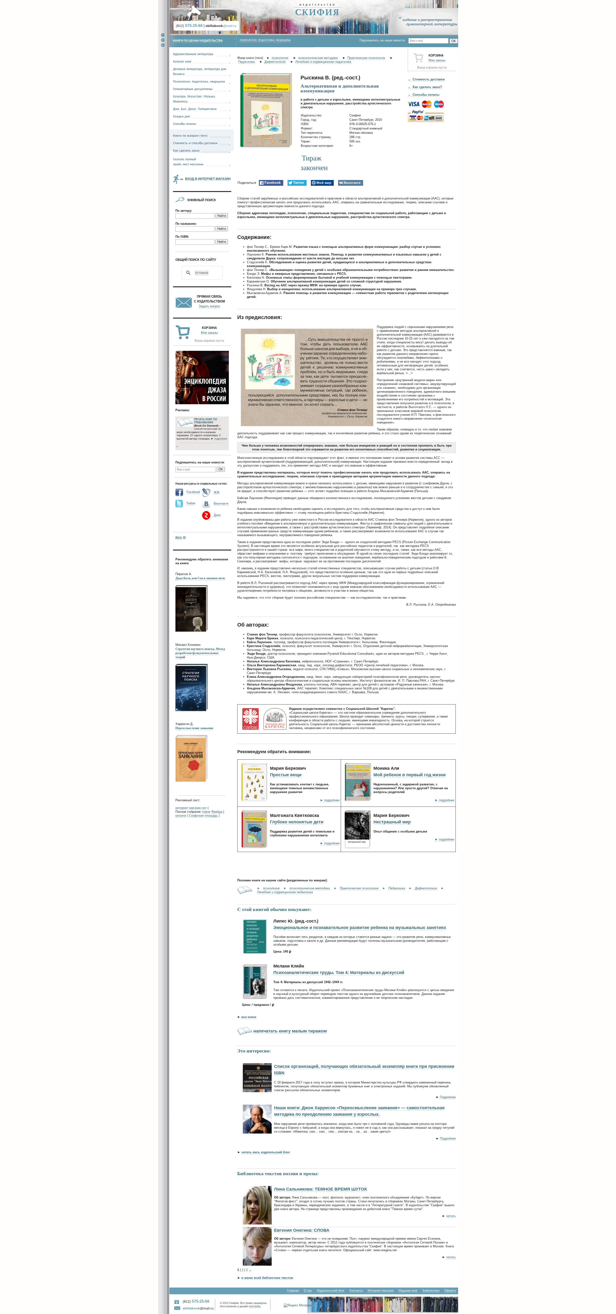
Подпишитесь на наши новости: (383, 40)
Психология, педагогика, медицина (265, 40)
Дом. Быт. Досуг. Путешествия (195, 108)
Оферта (450, 1290)
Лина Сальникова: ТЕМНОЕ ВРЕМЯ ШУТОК (320, 1189)
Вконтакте (221, 503)
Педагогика (247, 62)
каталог (180, 815)
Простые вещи (286, 774)
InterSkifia (254, 1306)
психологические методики (318, 58)
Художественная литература (193, 53)
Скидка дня (181, 116)
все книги (248, 1017)
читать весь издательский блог (265, 1152)
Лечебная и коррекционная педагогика (323, 62)
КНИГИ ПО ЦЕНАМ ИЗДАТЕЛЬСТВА (198, 41)
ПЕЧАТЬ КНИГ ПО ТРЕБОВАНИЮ (205, 421)
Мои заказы (437, 60)
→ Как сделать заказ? (425, 87)
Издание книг (408, 1290)
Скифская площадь (203, 815)
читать (451, 1216)
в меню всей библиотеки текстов (267, 1278)
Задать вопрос (209, 306)
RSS (178, 538)
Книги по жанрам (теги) (190, 135)
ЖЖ (216, 492)
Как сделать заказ (186, 150)
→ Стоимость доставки (426, 79)
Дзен (217, 515)
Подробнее (448, 1097)
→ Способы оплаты (423, 94)
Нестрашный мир (392, 822)
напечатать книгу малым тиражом (290, 1031)
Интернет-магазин (381, 1290)
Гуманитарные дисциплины (192, 88)
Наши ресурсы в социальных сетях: (201, 483)
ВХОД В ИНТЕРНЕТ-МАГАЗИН (208, 179)
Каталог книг (182, 61)
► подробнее (330, 800)
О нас (308, 1290)
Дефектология (275, 62)
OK (453, 41)
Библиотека (431, 1290)
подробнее (220, 438)
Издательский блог (331, 1290)
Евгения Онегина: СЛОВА (301, 1230)
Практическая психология (366, 58)
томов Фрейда (212, 812)
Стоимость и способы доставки (195, 143)
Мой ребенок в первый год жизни (409, 774)
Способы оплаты (184, 123)
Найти (221, 216)
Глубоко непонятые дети (296, 822)
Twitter (190, 503)
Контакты (356, 1290)
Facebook (193, 492)
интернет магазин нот (191, 808)
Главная (293, 1290)
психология (280, 58)
